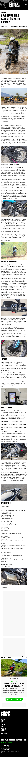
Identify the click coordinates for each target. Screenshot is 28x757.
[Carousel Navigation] (24, 657)
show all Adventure (14, 699)
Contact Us (4, 725)
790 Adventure (4, 80)
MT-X (11, 124)
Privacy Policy (3, 730)
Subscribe (4, 733)
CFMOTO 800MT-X (10, 77)
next (25, 657)
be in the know (5, 742)
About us (3, 721)
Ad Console (4, 587)
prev (23, 657)
